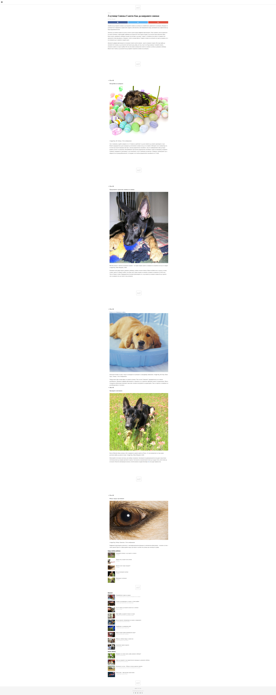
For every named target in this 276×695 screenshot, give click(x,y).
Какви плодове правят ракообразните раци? (126, 632)
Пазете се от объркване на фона (117, 312)
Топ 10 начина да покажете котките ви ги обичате (127, 607)
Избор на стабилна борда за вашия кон (124, 638)
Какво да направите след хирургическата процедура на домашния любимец (133, 660)
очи (149, 461)
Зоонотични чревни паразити (122, 645)
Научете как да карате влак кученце (124, 559)
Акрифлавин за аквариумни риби (123, 626)
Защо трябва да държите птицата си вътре (125, 613)
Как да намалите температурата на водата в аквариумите (128, 620)
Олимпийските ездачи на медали (123, 595)
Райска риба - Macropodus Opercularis (125, 672)
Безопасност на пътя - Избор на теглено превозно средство (129, 666)
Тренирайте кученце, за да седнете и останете (126, 553)
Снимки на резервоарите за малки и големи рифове (127, 601)
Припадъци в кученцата (121, 578)
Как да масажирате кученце (122, 572)
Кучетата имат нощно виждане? (123, 565)
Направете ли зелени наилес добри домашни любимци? (128, 653)
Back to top (138, 688)
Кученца (109, 12)
